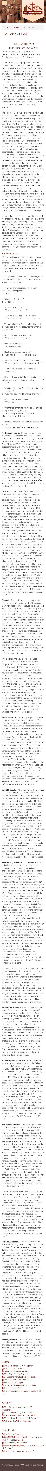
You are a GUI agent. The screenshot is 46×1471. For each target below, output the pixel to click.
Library (6, 27)
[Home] (33, 11)
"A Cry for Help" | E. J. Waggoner (17, 1421)
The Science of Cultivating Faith (17, 1380)
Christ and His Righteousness (16, 1371)
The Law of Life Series (13, 1388)
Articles (15, 27)
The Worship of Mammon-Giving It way (20, 1415)
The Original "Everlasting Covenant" (19, 1451)
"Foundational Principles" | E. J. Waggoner (22, 1418)
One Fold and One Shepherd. (16, 1443)
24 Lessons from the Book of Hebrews (20, 1377)
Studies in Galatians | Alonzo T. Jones (20, 1385)
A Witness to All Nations (14, 1368)
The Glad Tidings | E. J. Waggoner (18, 1366)
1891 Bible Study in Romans (16, 1374)
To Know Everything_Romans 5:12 (18, 1412)
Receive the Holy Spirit (13, 1382)
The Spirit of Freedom (13, 1434)
